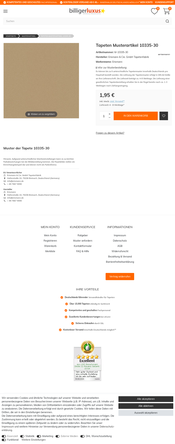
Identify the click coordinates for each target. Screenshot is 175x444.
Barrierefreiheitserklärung (120, 261)
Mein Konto (146, 2)
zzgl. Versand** (117, 101)
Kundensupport (164, 2)
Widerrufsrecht (120, 251)
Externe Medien (69, 436)
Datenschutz (120, 240)
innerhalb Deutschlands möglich (101, 2)
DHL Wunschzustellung (99, 436)
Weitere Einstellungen (34, 439)
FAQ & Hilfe (82, 251)
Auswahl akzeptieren (145, 412)
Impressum (120, 235)
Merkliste (50, 251)
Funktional (12, 439)
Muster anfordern (82, 240)
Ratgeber (83, 235)
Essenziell (12, 436)
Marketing (47, 436)
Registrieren (50, 240)
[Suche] (167, 21)
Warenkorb (50, 246)
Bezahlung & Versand (120, 256)
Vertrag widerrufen (119, 276)
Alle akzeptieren (146, 398)
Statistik (29, 436)
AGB (120, 246)
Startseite (11, 36)
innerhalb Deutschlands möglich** (89, 329)
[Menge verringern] (109, 117)
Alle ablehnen (145, 405)
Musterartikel (29, 36)
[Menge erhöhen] (109, 114)
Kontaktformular (83, 246)
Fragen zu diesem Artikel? (110, 133)
